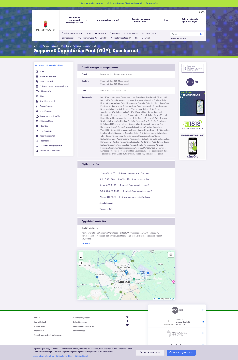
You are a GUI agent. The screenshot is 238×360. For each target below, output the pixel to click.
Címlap (37, 46)
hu (200, 12)
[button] (126, 67)
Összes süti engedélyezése (181, 353)
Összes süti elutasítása (150, 353)
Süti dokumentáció (64, 356)
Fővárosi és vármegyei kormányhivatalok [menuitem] (74, 20)
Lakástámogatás (80, 322)
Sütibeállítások (79, 331)
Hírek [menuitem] (165, 20)
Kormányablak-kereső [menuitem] (108, 20)
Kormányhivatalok (45, 30)
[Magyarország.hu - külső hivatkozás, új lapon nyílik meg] (177, 310)
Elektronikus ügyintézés (83, 326)
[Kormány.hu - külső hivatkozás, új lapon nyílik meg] (177, 333)
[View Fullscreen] (81, 263)
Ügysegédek (115, 33)
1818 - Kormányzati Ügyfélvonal (91, 38)
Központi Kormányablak (96, 33)
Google (172, 299)
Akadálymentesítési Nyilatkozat (47, 335)
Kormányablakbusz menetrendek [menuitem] (141, 20)
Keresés (201, 34)
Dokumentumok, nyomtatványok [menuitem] (190, 20)
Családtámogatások (120, 38)
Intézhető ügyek (131, 33)
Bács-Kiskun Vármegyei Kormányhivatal (78, 46)
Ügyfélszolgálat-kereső (72, 33)
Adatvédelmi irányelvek (43, 356)
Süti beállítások (81, 356)
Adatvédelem (39, 326)
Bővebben (86, 244)
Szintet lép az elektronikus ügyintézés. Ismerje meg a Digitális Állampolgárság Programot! (117, 3)
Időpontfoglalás (149, 33)
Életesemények (142, 38)
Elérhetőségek (68, 38)
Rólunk (37, 318)
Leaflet (157, 299)
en (204, 12)
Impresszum (39, 331)
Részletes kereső (178, 39)
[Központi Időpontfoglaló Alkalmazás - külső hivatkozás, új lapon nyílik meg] (177, 322)
